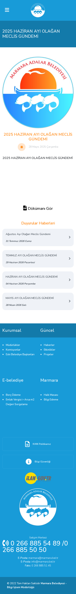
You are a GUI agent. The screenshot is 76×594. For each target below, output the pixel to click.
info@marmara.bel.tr (38, 561)
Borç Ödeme (13, 395)
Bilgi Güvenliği (42, 461)
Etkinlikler (49, 350)
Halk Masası (51, 395)
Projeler (49, 354)
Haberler (49, 345)
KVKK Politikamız (42, 444)
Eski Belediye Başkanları (20, 354)
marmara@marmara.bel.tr (38, 558)
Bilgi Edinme (51, 399)
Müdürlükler (13, 345)
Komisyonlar (13, 350)
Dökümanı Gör (40, 208)
